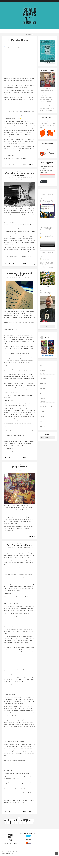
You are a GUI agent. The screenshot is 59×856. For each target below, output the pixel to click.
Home (3, 30)
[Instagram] (4, 1)
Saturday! (42, 411)
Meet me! (42, 393)
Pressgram (42, 401)
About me (10, 30)
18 (21, 820)
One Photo (42, 396)
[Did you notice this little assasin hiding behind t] (44, 343)
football (42, 375)
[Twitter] (3, 1)
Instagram (17, 30)
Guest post (42, 388)
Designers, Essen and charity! (19, 274)
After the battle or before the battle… (19, 174)
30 (12, 822)
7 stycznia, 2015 (11, 42)
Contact (41, 30)
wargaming (42, 424)
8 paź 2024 (42, 256)
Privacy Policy (10, 853)
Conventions (43, 370)
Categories (33, 30)
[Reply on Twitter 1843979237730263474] (41, 220)
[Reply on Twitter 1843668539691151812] (41, 287)
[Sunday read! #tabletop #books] (51, 350)
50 (20, 822)
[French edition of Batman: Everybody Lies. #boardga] (51, 343)
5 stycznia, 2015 (11, 177)
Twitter (25, 30)
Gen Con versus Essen (19, 545)
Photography (43, 398)
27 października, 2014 (12, 468)
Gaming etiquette (44, 383)
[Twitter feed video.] (47, 243)
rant (41, 403)
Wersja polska (29, 34)
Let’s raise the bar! (19, 40)
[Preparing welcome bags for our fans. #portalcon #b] (44, 350)
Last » (30, 822)
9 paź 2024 (42, 198)
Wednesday (42, 426)
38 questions (19, 466)
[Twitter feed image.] (47, 211)
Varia (41, 421)
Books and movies (44, 368)
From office (43, 378)
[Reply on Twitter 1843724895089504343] (41, 248)
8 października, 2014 (11, 547)
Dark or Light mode (50, 30)
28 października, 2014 (12, 277)
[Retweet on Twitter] (42, 194)
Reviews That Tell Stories (46, 406)
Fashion (19, 38)
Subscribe (43, 181)
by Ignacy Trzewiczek (22, 42)
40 (16, 822)
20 (30, 820)
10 (14, 820)
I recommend (43, 391)
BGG (41, 365)
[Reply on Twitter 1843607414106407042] (41, 323)
